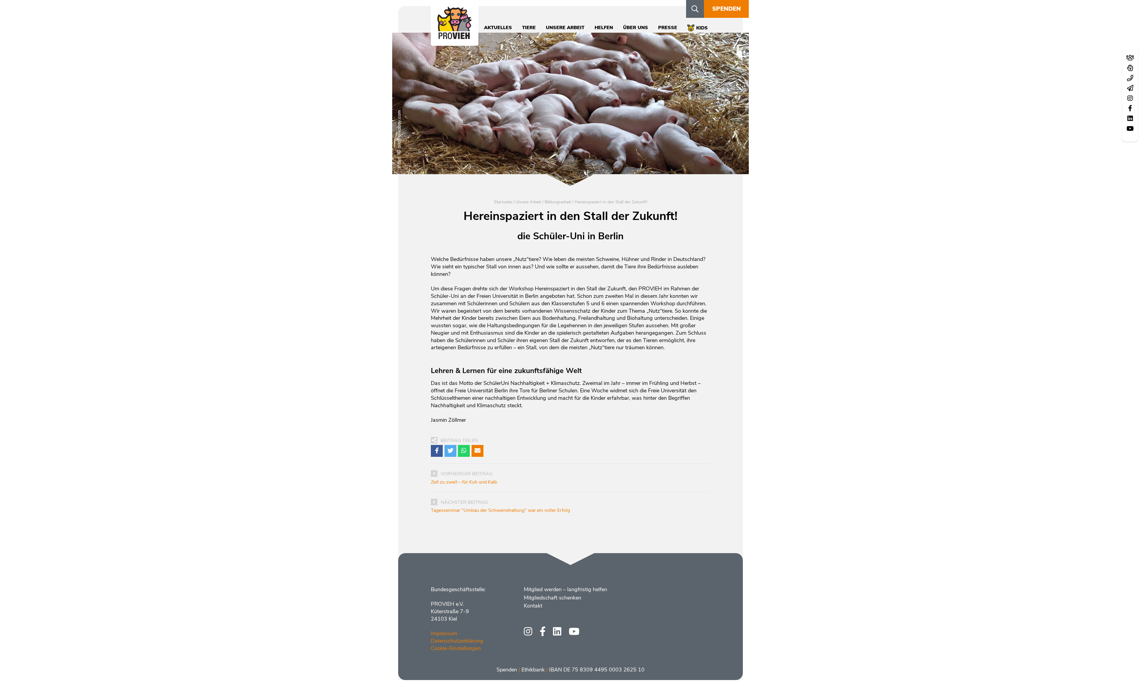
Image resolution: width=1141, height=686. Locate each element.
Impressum (444, 633)
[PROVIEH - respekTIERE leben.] (454, 36)
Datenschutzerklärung (457, 640)
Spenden (726, 9)
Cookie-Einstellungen (456, 648)
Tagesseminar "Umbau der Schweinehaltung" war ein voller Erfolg (500, 510)
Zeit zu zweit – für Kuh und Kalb (464, 482)
